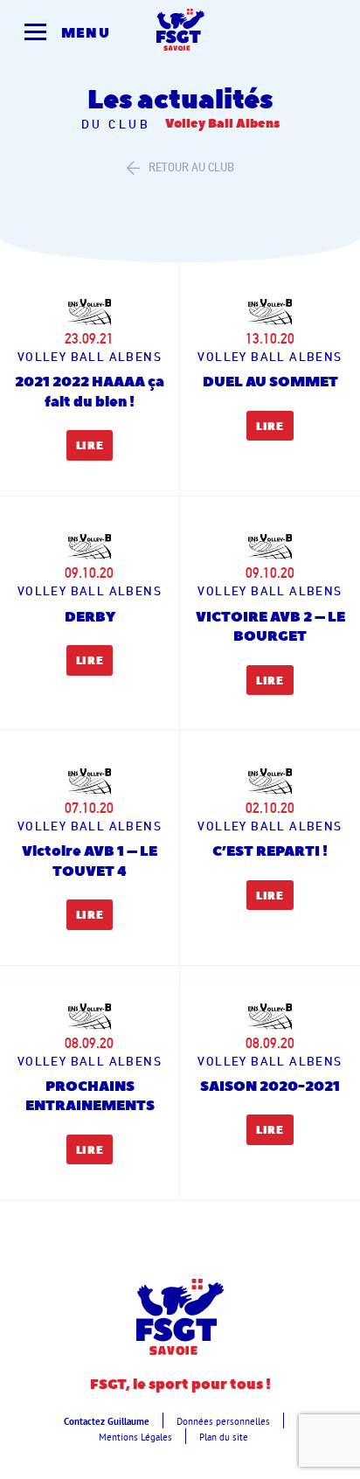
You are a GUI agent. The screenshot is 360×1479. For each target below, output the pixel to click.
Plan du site (223, 1437)
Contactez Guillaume (106, 1421)
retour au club (191, 167)
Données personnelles (223, 1421)
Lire (90, 446)
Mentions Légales (135, 1437)
